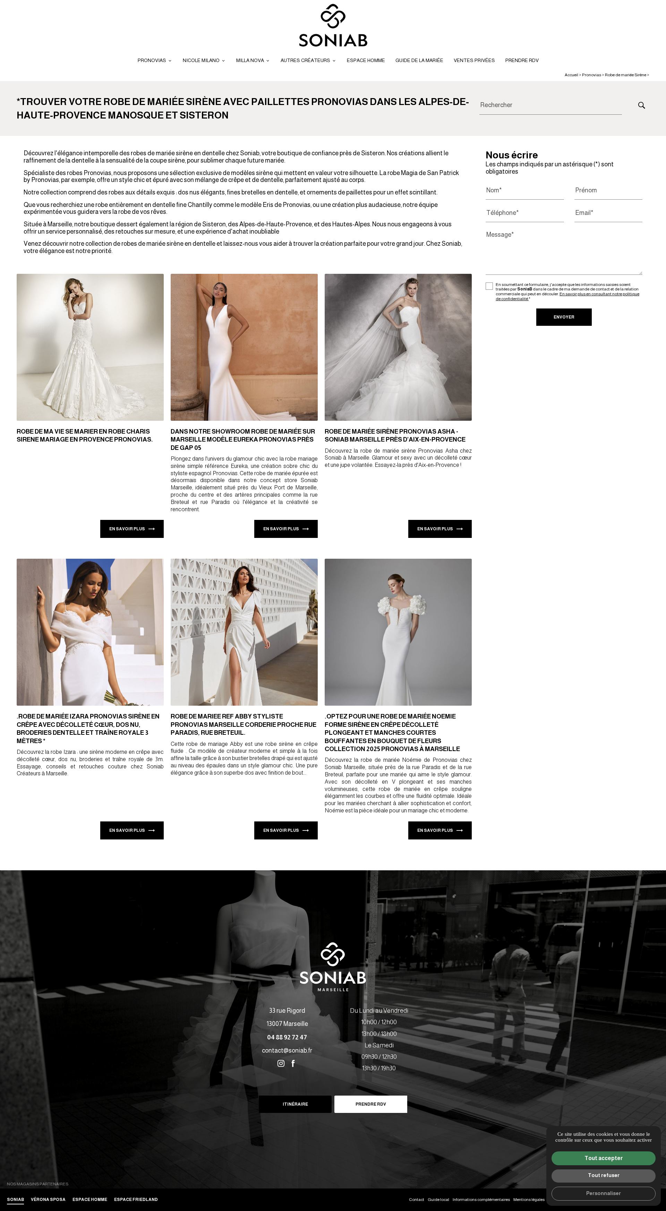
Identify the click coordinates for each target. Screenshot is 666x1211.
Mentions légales (529, 1199)
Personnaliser (603, 1193)
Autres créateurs (305, 60)
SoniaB (15, 1199)
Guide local (438, 1199)
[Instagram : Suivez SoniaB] (281, 1063)
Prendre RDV (522, 60)
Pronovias (152, 60)
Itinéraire (295, 1104)
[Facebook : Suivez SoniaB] (293, 1063)
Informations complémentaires (481, 1199)
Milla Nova (250, 60)
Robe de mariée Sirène (626, 74)
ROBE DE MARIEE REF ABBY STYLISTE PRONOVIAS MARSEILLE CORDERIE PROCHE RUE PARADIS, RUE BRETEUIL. (243, 724)
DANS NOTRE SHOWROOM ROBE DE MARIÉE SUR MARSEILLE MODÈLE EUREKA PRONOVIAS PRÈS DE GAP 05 (243, 439)
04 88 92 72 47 (287, 1037)
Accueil (571, 74)
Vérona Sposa (48, 1199)
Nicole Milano (201, 60)
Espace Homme (366, 60)
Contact (416, 1199)
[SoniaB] (333, 25)
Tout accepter (603, 1158)
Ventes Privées (474, 60)
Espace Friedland (136, 1199)
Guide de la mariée (419, 60)
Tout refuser (604, 1175)
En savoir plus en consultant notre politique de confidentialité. (567, 297)
